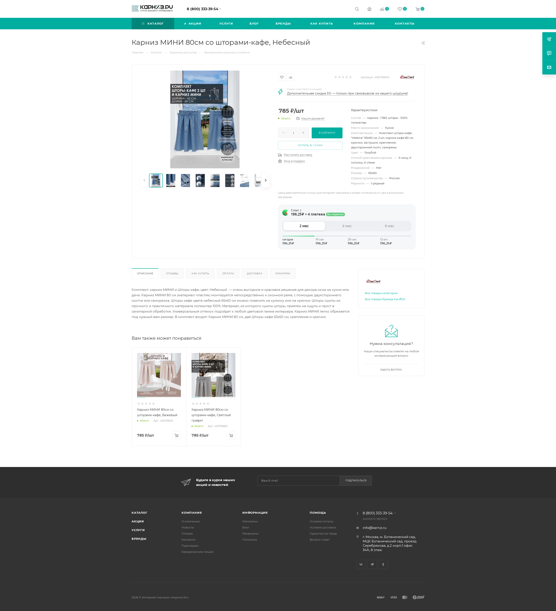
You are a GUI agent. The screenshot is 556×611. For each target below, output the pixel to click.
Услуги (138, 530)
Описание (145, 273)
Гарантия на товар (323, 533)
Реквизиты (250, 533)
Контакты (188, 539)
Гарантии (282, 273)
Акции (138, 521)
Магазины (250, 521)
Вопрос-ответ (320, 539)
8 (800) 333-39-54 (202, 9)
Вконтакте (361, 564)
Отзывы (172, 273)
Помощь (318, 512)
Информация (255, 512)
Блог (245, 527)
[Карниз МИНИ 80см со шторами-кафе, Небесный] (205, 119)
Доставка (254, 273)
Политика (249, 539)
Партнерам (190, 545)
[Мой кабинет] (369, 9)
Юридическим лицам (197, 551)
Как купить (200, 273)
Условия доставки (323, 527)
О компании (191, 521)
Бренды (139, 538)
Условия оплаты (321, 521)
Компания (192, 512)
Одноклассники (383, 564)
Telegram (372, 564)
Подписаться (356, 480)
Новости (188, 527)
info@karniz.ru (374, 528)
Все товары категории (381, 293)
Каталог (139, 512)
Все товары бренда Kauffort (385, 299)
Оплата (228, 273)
